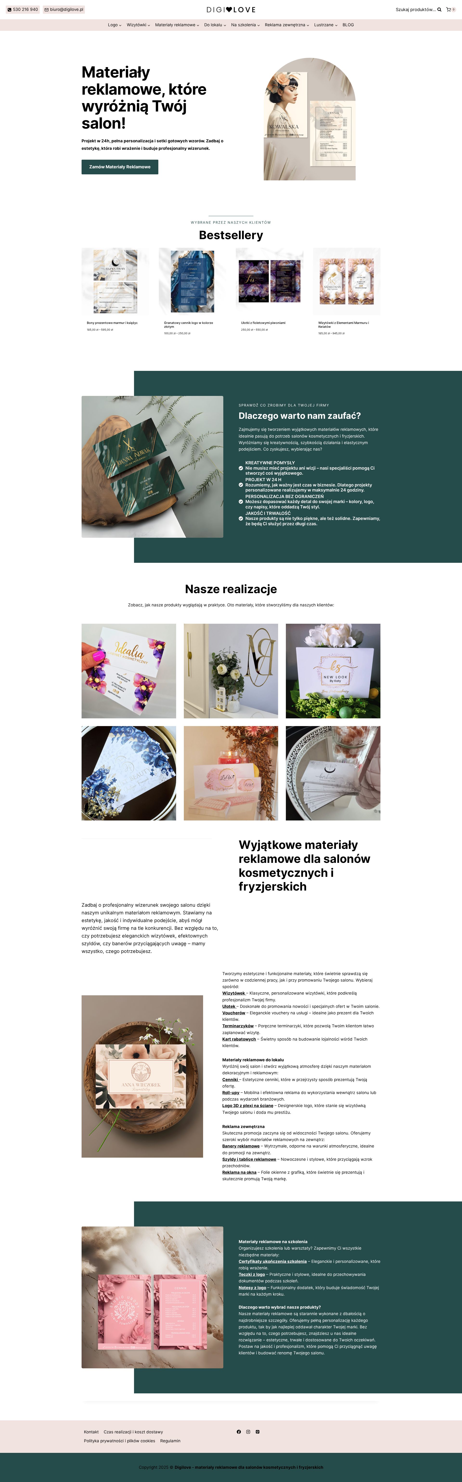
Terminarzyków (238, 1025)
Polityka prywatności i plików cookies (119, 1441)
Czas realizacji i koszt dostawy (133, 1432)
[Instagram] (248, 1432)
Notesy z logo (252, 1287)
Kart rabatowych (239, 1039)
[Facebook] (239, 1432)
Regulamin (170, 1441)
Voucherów (233, 1012)
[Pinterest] (257, 1432)
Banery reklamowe (241, 1146)
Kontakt (91, 1432)
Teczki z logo (252, 1274)
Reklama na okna (239, 1172)
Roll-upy (230, 1092)
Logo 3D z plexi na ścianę (247, 1105)
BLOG (348, 24)
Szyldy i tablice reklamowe (249, 1159)
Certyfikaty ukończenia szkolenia (273, 1261)
